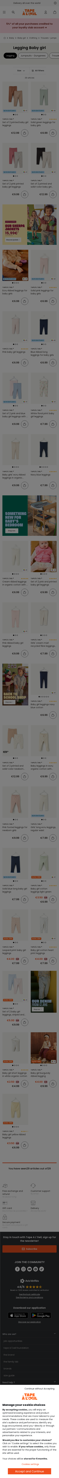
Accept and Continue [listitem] (29, 1471)
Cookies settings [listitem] (30, 1464)
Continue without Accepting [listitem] (39, 1388)
